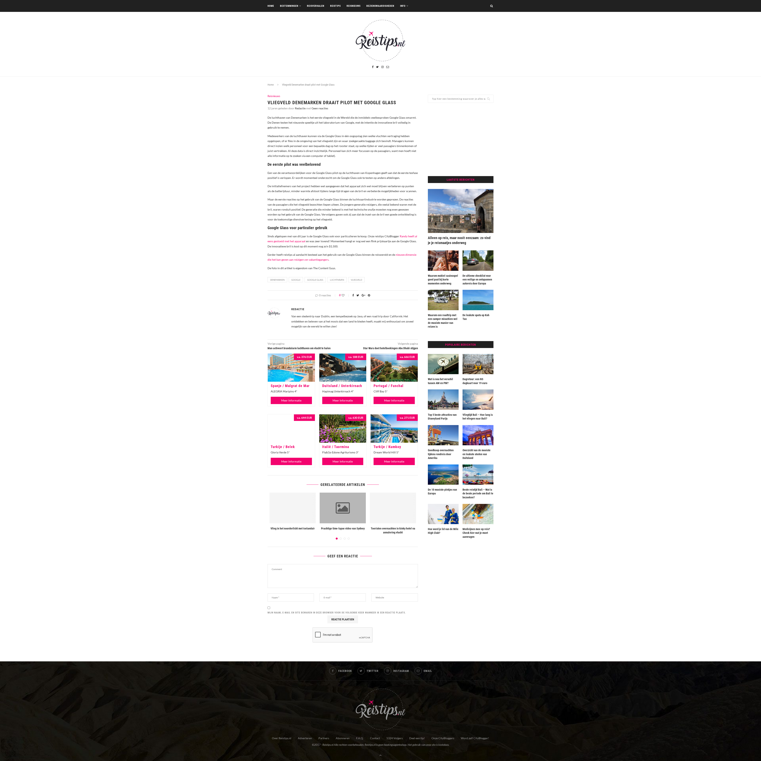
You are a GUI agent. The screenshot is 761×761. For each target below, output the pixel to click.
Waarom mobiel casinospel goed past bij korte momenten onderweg (443, 279)
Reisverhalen (315, 6)
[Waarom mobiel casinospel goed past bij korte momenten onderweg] (443, 260)
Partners (323, 738)
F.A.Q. (359, 738)
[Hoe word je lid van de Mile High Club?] (443, 514)
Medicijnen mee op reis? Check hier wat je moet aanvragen (476, 532)
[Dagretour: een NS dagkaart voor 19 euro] (478, 364)
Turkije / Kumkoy (387, 447)
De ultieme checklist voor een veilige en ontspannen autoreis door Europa (477, 279)
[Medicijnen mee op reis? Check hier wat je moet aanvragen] (478, 514)
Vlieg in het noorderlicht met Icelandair (293, 528)
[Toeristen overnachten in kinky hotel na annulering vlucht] (393, 508)
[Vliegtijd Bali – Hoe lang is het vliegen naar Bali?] (478, 399)
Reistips (335, 6)
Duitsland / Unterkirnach (342, 386)
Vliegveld (356, 279)
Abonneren (343, 738)
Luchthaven (337, 279)
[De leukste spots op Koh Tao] (478, 300)
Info (402, 6)
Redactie (300, 108)
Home (271, 6)
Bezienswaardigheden (380, 6)
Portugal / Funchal (388, 386)
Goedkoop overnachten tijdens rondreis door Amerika (441, 454)
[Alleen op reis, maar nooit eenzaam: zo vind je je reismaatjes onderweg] (460, 211)
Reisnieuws (353, 6)
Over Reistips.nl (281, 738)
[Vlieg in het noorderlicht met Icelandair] (293, 508)
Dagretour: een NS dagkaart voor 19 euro (475, 381)
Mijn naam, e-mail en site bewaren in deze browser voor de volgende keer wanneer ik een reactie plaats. (337, 612)
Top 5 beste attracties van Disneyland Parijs (442, 416)
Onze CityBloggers (442, 738)
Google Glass (315, 279)
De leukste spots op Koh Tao (476, 317)
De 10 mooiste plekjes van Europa (442, 491)
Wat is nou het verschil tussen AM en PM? (440, 381)
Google (295, 279)
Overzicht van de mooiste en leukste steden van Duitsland (476, 454)
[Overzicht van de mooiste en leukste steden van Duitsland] (478, 435)
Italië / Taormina (335, 447)
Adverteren (305, 738)
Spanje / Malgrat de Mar (290, 386)
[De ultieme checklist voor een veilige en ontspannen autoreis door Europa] (478, 260)
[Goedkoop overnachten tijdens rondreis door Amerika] (443, 435)
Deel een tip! (417, 738)
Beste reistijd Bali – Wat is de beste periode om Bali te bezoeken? (478, 493)
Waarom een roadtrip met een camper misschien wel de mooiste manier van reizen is (442, 321)
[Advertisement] (460, 139)
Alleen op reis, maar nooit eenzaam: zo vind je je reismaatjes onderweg (459, 240)
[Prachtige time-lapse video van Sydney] (343, 508)
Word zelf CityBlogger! (475, 738)
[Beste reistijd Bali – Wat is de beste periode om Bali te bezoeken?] (478, 474)
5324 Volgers (394, 738)
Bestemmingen (289, 6)
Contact (375, 738)
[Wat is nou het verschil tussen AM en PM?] (443, 364)
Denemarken (277, 279)
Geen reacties (320, 108)
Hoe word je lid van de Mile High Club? (443, 531)
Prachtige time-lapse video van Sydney (343, 528)
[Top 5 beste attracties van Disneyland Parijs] (443, 399)
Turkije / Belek (283, 447)
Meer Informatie (291, 400)
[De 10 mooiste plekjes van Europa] (443, 474)
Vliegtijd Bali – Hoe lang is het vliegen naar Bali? (478, 416)
